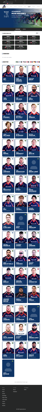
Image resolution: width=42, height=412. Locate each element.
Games (3, 393)
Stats (24, 29)
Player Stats (4, 397)
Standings (4, 395)
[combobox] (37, 33)
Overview (17, 29)
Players (3, 403)
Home (3, 389)
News (3, 391)
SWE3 (25, 389)
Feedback (15, 391)
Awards (3, 405)
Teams (3, 401)
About (14, 389)
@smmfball (38, 24)
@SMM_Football (37, 25)
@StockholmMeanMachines (35, 23)
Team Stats (4, 399)
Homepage (38, 21)
